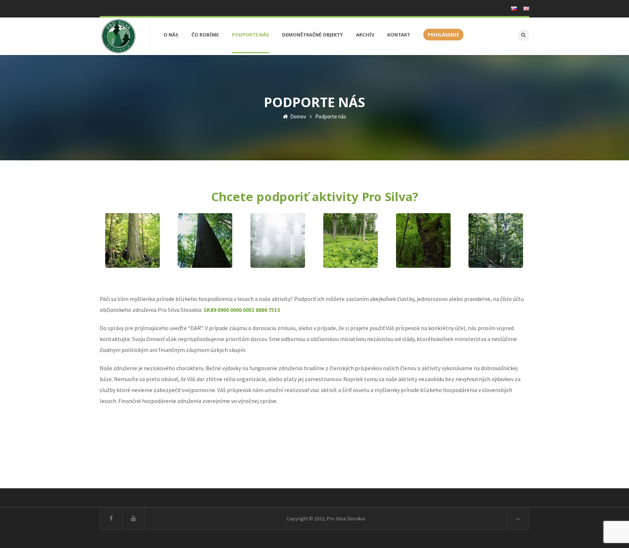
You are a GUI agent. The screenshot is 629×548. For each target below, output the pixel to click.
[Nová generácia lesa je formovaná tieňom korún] (205, 240)
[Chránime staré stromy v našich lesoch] (423, 240)
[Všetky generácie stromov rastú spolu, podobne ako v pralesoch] (132, 240)
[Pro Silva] (118, 36)
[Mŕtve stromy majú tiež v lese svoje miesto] (496, 240)
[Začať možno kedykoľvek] (350, 240)
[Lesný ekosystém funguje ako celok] (277, 240)
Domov (297, 116)
